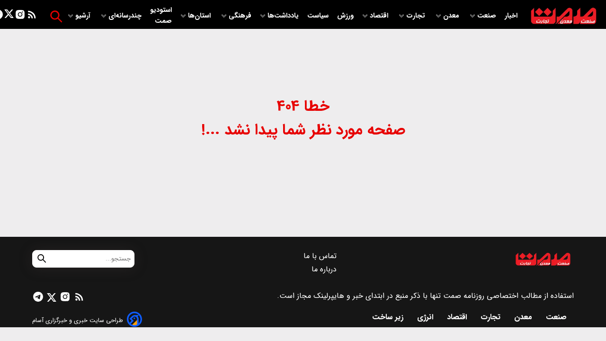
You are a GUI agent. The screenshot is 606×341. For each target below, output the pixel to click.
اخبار (511, 15)
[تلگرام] (38, 298)
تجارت (416, 15)
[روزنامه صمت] (563, 16)
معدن (452, 15)
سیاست (318, 15)
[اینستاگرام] (20, 16)
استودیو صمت (161, 16)
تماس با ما (321, 256)
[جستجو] (56, 16)
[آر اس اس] (32, 16)
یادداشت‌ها (284, 15)
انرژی (426, 317)
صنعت (487, 15)
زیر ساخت (389, 317)
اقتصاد (380, 15)
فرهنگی (240, 15)
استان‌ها (200, 15)
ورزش (345, 15)
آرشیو (83, 15)
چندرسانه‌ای (125, 15)
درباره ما (325, 269)
